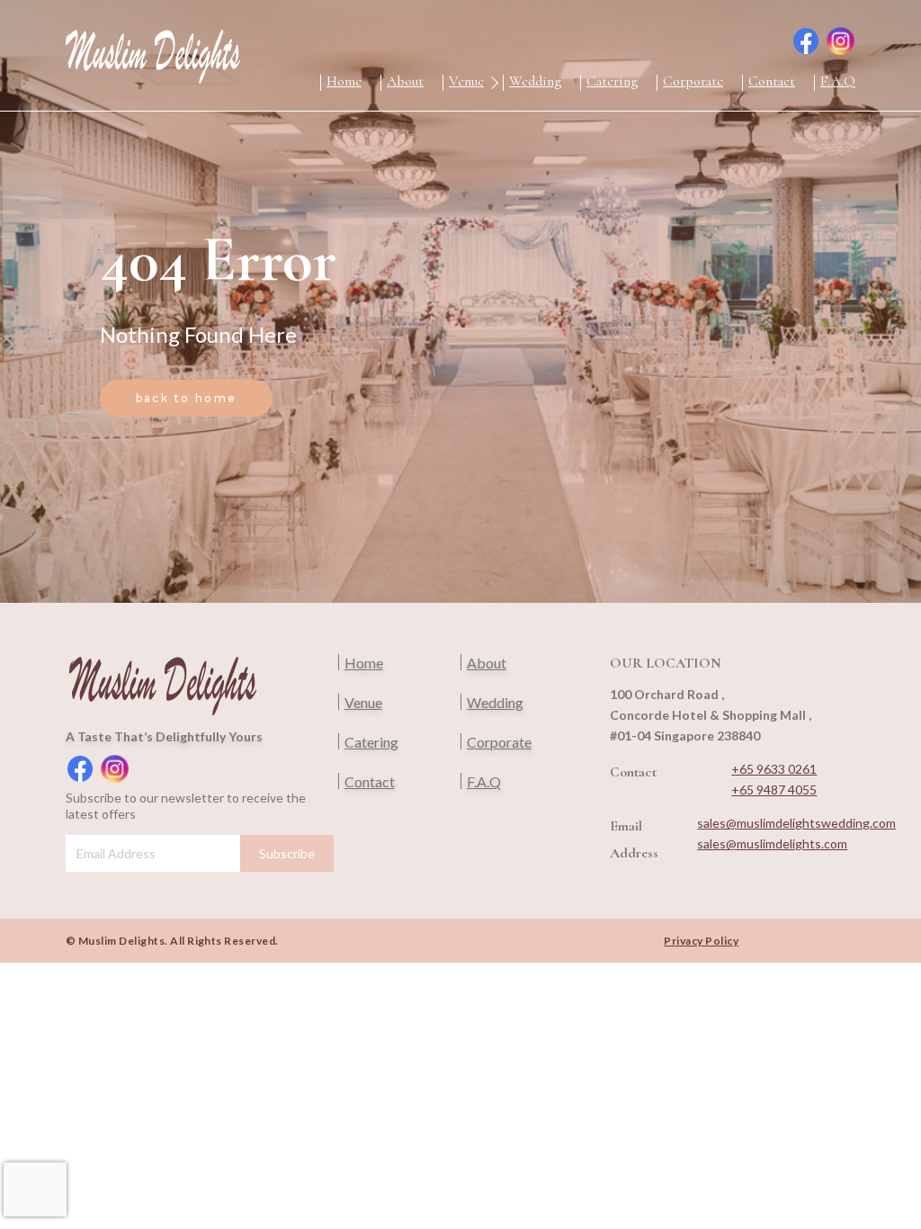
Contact (771, 81)
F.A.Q (837, 81)
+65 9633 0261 (774, 768)
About (405, 81)
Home (344, 81)
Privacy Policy (701, 940)
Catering (612, 81)
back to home (186, 398)
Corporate (693, 81)
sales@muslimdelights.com (772, 843)
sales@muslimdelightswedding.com (796, 822)
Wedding (535, 81)
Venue (466, 81)
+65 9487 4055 (774, 789)
